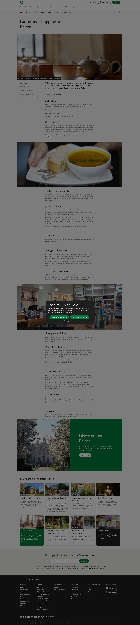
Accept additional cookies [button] (59, 317)
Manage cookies (69, 321)
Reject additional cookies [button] (80, 317)
